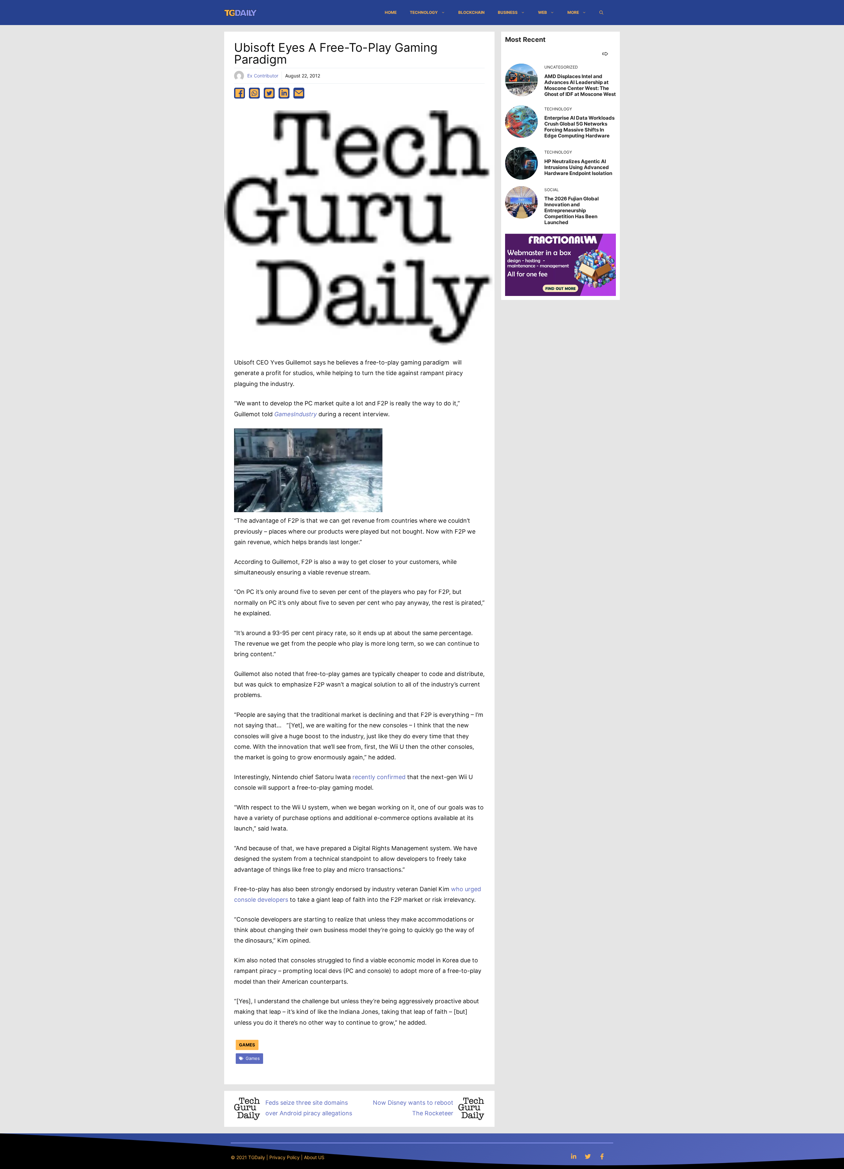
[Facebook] (602, 1156)
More (573, 12)
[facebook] (239, 93)
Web (542, 12)
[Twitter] (588, 1156)
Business (508, 12)
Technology (424, 12)
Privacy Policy (284, 1157)
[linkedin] (284, 93)
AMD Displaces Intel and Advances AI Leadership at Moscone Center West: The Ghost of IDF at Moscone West (580, 85)
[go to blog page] (605, 53)
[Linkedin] (574, 1156)
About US (314, 1157)
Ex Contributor (262, 75)
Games (247, 1044)
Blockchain (471, 12)
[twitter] (269, 93)
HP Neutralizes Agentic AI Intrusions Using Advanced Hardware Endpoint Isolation (578, 167)
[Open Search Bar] (601, 12)
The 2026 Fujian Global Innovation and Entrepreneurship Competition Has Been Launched (571, 210)
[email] (298, 93)
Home (391, 12)
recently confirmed (379, 777)
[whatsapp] (254, 93)
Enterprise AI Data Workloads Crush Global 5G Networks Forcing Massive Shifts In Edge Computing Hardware (579, 127)
